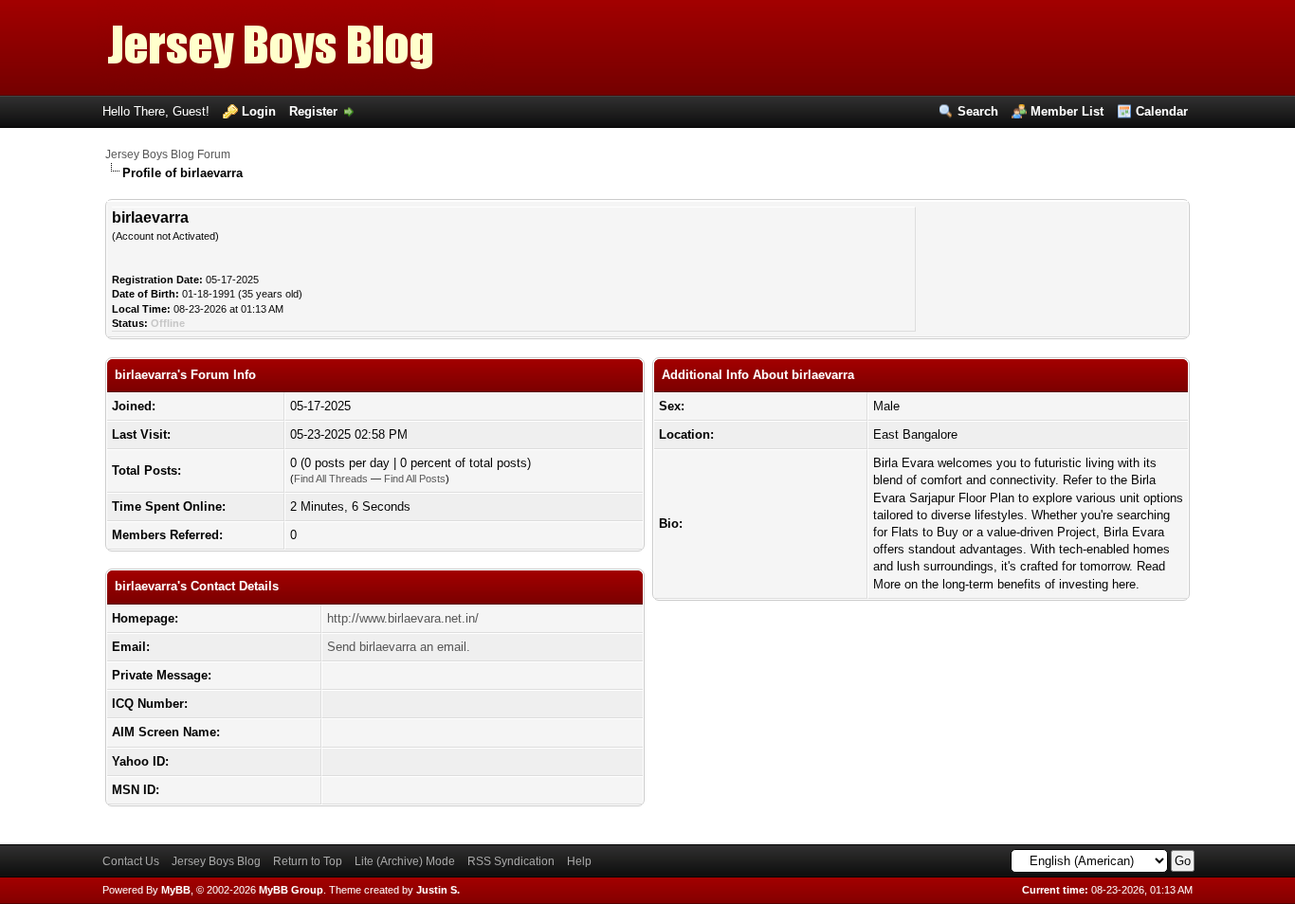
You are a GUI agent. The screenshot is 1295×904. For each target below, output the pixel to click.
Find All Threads (331, 478)
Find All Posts (415, 478)
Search (978, 111)
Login (259, 111)
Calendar (1162, 111)
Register (313, 111)
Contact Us (130, 861)
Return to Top (307, 861)
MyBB (176, 889)
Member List (1067, 111)
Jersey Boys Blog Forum (167, 154)
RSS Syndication (511, 861)
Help (579, 861)
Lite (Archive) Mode (405, 861)
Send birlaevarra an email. (398, 647)
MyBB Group (291, 889)
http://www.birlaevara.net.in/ (403, 618)
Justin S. (438, 889)
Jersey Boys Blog (216, 861)
